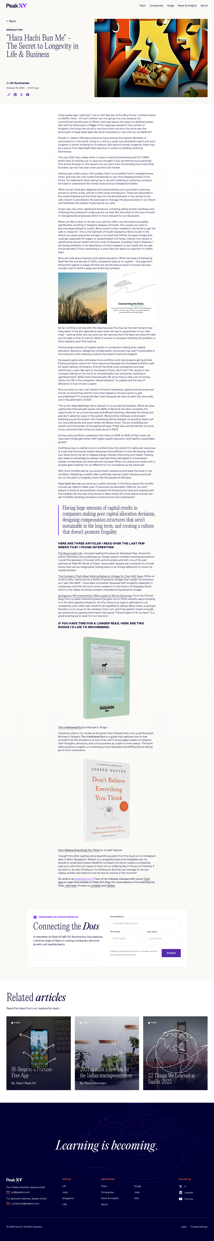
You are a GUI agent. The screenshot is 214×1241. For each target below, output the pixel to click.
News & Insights (110, 1198)
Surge (137, 1186)
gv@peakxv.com (84, 878)
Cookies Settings (199, 1226)
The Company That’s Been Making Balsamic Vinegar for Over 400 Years (100, 576)
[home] (16, 5)
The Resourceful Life (70, 553)
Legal (184, 1226)
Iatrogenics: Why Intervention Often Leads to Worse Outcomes (95, 595)
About (104, 1204)
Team (104, 1186)
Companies (107, 1192)
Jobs (137, 1192)
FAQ (136, 1198)
